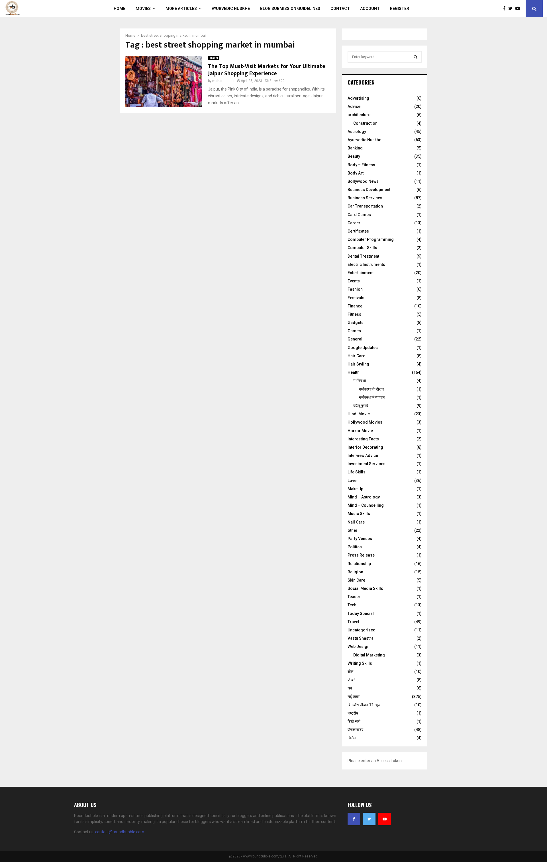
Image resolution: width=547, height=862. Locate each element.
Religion (355, 572)
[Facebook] (505, 8)
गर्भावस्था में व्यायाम (372, 397)
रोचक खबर (355, 729)
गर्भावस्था (359, 380)
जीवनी (352, 680)
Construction (365, 123)
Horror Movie (360, 430)
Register (399, 8)
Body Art (356, 173)
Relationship (359, 563)
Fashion (355, 289)
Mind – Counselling (366, 505)
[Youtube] (519, 8)
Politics (355, 547)
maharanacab (223, 81)
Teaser (354, 596)
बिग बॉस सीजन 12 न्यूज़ (364, 705)
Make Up (355, 489)
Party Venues (360, 538)
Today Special (361, 613)
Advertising (358, 98)
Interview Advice (363, 455)
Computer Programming (371, 239)
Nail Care (356, 522)
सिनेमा (352, 738)
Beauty (354, 156)
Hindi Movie (359, 414)
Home (119, 8)
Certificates (358, 231)
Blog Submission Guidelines (290, 8)
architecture (359, 114)
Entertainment (360, 272)
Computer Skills (362, 247)
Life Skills (357, 472)
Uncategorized (361, 630)
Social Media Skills (365, 588)
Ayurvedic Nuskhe (231, 8)
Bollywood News (363, 181)
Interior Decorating (365, 447)
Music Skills (359, 513)
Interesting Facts (363, 439)
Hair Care (356, 356)
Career (354, 223)
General (355, 339)
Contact (340, 8)
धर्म (350, 688)
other (353, 530)
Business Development (369, 189)
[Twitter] (511, 8)
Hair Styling (358, 364)
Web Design (359, 646)
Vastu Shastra (360, 638)
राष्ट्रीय (353, 713)
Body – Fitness (361, 165)
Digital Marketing (369, 655)
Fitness (354, 314)
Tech (352, 605)
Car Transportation (365, 206)
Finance (355, 306)
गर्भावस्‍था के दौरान (371, 389)
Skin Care (356, 580)
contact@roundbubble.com (119, 832)
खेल (350, 671)
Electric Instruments (366, 264)
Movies (143, 8)
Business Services (365, 198)
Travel (213, 57)
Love (352, 480)
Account (370, 8)
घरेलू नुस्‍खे (360, 405)
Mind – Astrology (364, 497)
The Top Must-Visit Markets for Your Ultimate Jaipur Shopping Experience (266, 69)
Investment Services (366, 463)
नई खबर (354, 696)
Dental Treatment (363, 256)
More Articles (181, 8)
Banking (355, 148)
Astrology (357, 131)
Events (354, 281)
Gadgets (356, 322)
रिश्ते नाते (354, 721)
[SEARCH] (415, 57)
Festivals (356, 297)
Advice (354, 106)
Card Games (359, 214)
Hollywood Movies (365, 422)
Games (354, 331)
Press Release (361, 555)
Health (354, 372)
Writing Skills (360, 663)
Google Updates (363, 347)
